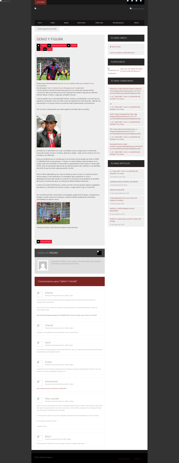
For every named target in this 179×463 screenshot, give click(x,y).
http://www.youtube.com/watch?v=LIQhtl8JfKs (51, 388)
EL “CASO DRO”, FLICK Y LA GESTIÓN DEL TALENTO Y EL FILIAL (124, 172)
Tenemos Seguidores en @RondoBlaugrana (122, 52)
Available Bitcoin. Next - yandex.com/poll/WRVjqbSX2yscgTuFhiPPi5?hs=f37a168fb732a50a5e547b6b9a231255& (126, 146)
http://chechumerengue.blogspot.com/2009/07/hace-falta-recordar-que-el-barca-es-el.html (67, 315)
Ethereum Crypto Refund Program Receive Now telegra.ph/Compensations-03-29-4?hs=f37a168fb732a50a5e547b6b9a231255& (126, 91)
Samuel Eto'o (46, 242)
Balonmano (81, 23)
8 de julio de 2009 (59, 45)
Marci (48, 436)
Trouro (43, 45)
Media (136, 23)
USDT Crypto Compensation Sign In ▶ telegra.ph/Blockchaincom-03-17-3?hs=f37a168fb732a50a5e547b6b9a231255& (125, 116)
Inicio (40, 23)
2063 (49, 49)
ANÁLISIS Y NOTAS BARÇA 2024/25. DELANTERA (122, 210)
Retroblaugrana (118, 23)
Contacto (137, 459)
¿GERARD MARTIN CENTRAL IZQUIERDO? (124, 182)
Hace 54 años (116, 47)
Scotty (48, 362)
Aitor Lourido (52, 398)
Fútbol (53, 23)
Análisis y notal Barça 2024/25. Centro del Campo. (125, 220)
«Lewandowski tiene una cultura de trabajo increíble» (123, 199)
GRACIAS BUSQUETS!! (117, 190)
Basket (66, 23)
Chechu (49, 293)
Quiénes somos (124, 459)
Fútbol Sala (99, 23)
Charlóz (49, 325)
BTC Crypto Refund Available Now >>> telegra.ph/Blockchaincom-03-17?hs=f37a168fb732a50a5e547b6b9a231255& (125, 131)
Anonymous (51, 381)
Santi (47, 342)
